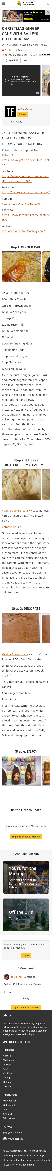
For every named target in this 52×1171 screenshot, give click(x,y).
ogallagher (16, 977)
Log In (26, 955)
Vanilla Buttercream (15, 511)
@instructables (15, 1132)
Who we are (9, 1118)
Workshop (8, 1060)
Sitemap (7, 1113)
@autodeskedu (15, 1138)
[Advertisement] (26, 16)
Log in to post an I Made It (26, 836)
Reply (26, 998)
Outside (7, 1082)
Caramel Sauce (11, 527)
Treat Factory (15, 121)
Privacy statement (15, 1155)
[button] (3, 3)
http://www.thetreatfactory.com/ (23, 231)
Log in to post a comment (26, 1007)
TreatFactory (11, 44)
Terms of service (37, 1150)
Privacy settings (35, 1155)
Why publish (10, 1100)
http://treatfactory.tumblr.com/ (22, 204)
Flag (9, 992)
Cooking (25, 44)
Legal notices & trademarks (20, 1164)
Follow (22, 114)
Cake (35, 44)
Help (5, 1109)
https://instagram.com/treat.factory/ (26, 192)
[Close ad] (47, 12)
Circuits (7, 1055)
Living (6, 1077)
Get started (9, 1105)
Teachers (8, 1086)
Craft (5, 1068)
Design (7, 1064)
